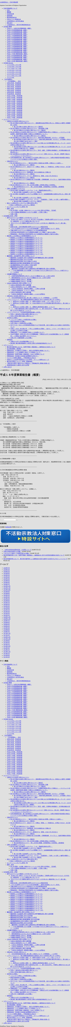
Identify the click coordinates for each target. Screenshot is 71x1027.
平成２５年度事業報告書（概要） (17, 39)
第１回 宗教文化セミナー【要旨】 (24, 165)
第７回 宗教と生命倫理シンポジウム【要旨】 (28, 197)
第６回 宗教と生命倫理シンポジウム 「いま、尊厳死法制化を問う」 (31, 190)
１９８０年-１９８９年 (14, 70)
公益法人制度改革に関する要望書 (20, 285)
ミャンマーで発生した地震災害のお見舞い (23, 319)
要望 (11, 225)
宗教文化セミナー (12, 161)
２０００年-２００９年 (14, 74)
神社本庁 (9, 23)
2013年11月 (6, 651)
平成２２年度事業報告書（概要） (17, 45)
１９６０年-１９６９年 (14, 66)
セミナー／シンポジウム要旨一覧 (17, 206)
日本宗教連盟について (10, 8)
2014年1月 (6, 650)
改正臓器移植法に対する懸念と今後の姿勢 (23, 265)
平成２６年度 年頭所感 (14, 101)
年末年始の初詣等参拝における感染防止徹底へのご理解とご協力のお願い (33, 232)
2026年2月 (6, 571)
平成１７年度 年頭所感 (14, 117)
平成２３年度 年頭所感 (14, 106)
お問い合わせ (7, 367)
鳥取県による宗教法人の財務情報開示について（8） (26, 250)
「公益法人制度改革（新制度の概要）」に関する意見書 (27, 288)
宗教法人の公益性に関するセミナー (18, 121)
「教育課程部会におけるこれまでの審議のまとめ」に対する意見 (30, 277)
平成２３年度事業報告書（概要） (17, 43)
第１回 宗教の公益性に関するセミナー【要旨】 (28, 126)
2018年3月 (6, 631)
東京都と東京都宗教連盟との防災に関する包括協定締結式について (31, 343)
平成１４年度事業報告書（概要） (17, 59)
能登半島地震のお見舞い (18, 321)
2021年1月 (6, 615)
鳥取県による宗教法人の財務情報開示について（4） (26, 243)
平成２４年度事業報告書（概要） (17, 41)
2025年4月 (6, 577)
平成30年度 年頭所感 (14, 94)
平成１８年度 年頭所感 (14, 115)
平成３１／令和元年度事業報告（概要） (19, 28)
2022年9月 (6, 600)
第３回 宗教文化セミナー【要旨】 (24, 174)
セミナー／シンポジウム (11, 119)
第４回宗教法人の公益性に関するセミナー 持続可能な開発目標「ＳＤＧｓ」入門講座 (37, 137)
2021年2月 (6, 613)
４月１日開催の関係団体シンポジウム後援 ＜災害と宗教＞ (29, 212)
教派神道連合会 (12, 17)
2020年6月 (6, 622)
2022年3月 (6, 606)
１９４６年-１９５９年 (14, 65)
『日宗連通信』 (8, 79)
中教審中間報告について (14, 274)
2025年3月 (6, 579)
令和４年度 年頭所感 (14, 86)
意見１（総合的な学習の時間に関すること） (24, 314)
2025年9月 (6, 573)
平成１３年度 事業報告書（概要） (17, 61)
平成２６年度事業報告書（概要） (17, 37)
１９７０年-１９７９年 (14, 68)
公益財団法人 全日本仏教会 (15, 21)
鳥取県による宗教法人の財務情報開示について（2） (26, 239)
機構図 (9, 12)
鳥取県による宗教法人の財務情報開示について (21, 236)
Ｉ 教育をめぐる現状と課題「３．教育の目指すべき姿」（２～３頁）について (35, 301)
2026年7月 (6, 568)
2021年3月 (6, 611)
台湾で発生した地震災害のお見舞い (21, 323)
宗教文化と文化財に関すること (16, 296)
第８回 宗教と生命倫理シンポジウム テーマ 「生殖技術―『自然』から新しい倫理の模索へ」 (40, 199)
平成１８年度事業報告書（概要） (17, 52)
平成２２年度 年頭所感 (14, 108)
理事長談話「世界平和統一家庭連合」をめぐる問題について (25, 354)
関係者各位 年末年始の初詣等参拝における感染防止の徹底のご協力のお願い (34, 234)
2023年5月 (6, 595)
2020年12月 (6, 617)
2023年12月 (6, 586)
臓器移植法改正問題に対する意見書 (21, 259)
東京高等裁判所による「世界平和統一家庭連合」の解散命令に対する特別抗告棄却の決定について (33, 555)
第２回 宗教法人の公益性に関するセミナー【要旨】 (30, 130)
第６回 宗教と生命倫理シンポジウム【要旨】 (28, 192)
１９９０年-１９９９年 (14, 72)
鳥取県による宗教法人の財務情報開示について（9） (26, 252)
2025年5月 (6, 575)
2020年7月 (6, 620)
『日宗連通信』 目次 (14, 81)
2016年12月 (6, 637)
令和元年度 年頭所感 (14, 92)
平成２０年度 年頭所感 (14, 112)
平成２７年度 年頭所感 (14, 99)
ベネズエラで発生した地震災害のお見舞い (16, 553)
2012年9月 (6, 655)
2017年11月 (6, 633)
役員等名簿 (10, 14)
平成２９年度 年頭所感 (14, 95)
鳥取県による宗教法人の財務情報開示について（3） (26, 241)
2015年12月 (6, 639)
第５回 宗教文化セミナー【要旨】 (24, 183)
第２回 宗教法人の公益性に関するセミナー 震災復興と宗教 (29, 128)
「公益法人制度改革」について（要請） (22, 290)
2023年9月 (6, 591)
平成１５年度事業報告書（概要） (17, 57)
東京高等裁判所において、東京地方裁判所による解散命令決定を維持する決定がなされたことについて (35, 559)
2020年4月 (6, 624)
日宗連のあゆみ (8, 63)
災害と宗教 (13, 214)
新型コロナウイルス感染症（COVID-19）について (22, 217)
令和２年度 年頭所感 (14, 90)
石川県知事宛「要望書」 (15, 348)
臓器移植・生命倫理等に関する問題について (21, 256)
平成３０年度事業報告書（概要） (17, 30)
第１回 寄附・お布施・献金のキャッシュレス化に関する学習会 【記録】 (33, 210)
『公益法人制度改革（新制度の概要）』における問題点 (27, 294)
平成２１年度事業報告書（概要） (17, 46)
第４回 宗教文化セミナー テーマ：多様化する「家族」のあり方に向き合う (34, 176)
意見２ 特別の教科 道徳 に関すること (22, 316)
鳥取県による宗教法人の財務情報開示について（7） (26, 248)
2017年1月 (6, 635)
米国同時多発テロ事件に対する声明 (18, 365)
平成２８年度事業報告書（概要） (17, 34)
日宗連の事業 (7, 26)
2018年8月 (6, 630)
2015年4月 (6, 642)
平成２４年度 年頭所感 (14, 105)
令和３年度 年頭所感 (14, 88)
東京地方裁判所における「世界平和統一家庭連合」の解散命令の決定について (31, 347)
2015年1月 (6, 644)
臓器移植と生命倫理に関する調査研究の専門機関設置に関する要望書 (31, 257)
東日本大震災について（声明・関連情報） (20, 361)
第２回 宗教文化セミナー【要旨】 (24, 170)
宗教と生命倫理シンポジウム (16, 188)
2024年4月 (6, 582)
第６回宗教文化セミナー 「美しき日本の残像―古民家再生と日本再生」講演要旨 (39, 186)
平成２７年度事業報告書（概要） (17, 35)
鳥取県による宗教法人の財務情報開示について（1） (26, 237)
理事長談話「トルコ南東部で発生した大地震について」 (27, 332)
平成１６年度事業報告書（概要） (17, 55)
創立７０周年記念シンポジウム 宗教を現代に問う (22, 203)
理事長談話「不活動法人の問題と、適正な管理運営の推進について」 (28, 350)
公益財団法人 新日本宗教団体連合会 (18, 24)
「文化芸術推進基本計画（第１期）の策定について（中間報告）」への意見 (33, 298)
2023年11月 (6, 588)
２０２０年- (10, 77)
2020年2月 (6, 626)
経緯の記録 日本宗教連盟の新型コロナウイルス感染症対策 (29, 227)
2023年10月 (6, 590)
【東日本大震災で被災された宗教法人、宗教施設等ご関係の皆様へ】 (28, 363)
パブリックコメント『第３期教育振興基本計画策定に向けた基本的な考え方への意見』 (34, 299)
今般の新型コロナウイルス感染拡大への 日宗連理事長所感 (28, 230)
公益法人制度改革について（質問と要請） (23, 287)
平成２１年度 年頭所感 (14, 110)
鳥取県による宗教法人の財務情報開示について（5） (26, 245)
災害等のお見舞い (12, 318)
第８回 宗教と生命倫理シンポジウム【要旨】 (28, 201)
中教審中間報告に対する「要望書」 (21, 279)
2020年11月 (6, 619)
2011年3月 (6, 657)
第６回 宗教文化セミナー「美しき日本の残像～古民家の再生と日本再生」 (33, 185)
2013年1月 (6, 653)
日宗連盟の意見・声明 (10, 216)
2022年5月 (6, 604)
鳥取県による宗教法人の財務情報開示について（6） (26, 247)
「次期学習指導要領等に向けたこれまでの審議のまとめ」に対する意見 (32, 276)
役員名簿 (8, 527)
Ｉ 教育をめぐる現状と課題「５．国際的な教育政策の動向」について (32, 307)
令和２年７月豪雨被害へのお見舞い (21, 338)
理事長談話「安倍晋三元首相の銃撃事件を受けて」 (23, 356)
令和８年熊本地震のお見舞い (12, 551)
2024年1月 (6, 584)
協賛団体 (9, 15)
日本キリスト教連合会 (14, 19)
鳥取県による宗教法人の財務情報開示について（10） (27, 254)
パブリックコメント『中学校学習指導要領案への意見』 (24, 312)
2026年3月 (6, 569)
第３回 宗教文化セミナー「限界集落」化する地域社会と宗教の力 (30, 172)
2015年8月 (6, 640)
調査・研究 (10, 208)
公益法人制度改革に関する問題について (19, 283)
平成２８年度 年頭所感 (14, 97)
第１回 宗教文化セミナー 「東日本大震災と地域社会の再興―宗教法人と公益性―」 (36, 163)
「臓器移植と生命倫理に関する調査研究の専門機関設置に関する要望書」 (33, 268)
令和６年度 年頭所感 (14, 83)
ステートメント (8, 345)
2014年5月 (6, 648)
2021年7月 (6, 610)
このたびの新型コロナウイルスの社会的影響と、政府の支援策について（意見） (35, 228)
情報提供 (9, 339)
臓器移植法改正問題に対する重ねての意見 (23, 261)
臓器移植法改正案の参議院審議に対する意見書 (24, 263)
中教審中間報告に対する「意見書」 (21, 281)
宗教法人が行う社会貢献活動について (22, 341)
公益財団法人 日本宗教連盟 (9, 2)
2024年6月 (6, 580)
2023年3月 (6, 597)
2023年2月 (6, 599)
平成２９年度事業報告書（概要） (17, 32)
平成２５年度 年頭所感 (14, 103)
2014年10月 (6, 646)
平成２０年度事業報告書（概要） (17, 48)
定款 (8, 10)
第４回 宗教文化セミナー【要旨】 (24, 177)
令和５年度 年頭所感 (14, 85)
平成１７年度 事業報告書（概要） (17, 54)
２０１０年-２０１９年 (14, 75)
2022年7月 (6, 602)
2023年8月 (6, 593)
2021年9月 (6, 608)
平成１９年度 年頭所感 (14, 114)
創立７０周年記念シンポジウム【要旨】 (22, 205)
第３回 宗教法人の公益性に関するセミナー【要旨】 (30, 136)
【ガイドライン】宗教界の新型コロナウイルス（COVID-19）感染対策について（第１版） (38, 223)
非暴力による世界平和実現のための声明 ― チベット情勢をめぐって (28, 359)
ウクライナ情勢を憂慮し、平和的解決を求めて (21, 358)
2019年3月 (6, 628)
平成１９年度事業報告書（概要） (17, 50)
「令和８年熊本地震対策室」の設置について (17, 549)
